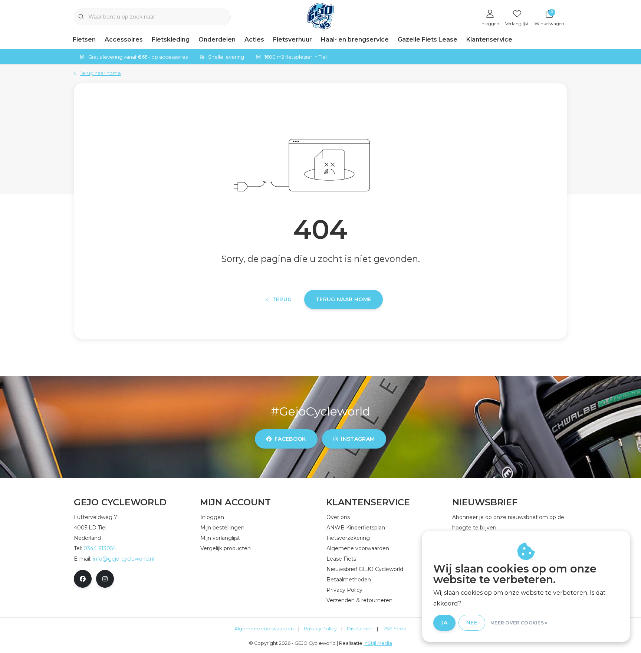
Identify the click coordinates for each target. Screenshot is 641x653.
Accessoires (124, 39)
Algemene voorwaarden (264, 628)
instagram (358, 439)
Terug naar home (343, 299)
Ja (444, 622)
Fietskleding (171, 39)
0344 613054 (99, 548)
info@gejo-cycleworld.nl (123, 558)
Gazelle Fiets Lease (427, 39)
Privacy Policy (320, 628)
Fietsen (84, 39)
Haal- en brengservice (355, 39)
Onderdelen (217, 39)
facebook (290, 439)
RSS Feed (394, 628)
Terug (282, 299)
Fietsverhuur (292, 39)
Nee (471, 622)
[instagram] (105, 579)
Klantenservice (489, 39)
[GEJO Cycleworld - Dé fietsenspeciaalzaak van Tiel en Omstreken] (320, 16)
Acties (254, 39)
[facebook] (83, 579)
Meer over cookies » (519, 623)
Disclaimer (359, 628)
